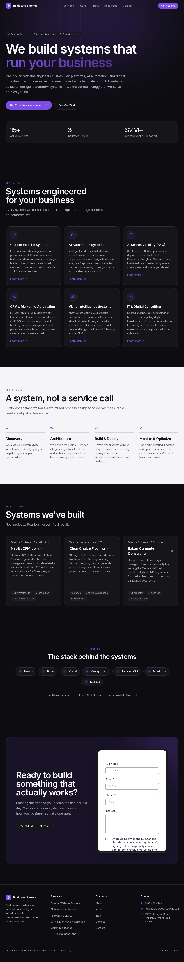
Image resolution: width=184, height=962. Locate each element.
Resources (110, 5)
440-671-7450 (153, 902)
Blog (98, 915)
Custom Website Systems (65, 903)
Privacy (164, 950)
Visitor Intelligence (61, 927)
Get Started (168, 5)
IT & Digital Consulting (63, 933)
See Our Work (67, 105)
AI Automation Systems (64, 909)
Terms (174, 950)
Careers (100, 927)
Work (83, 5)
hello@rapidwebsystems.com (161, 908)
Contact (127, 5)
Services (68, 5)
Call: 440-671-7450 (37, 826)
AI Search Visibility (61, 915)
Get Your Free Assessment (26, 105)
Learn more (17, 278)
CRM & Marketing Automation (68, 921)
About (95, 5)
